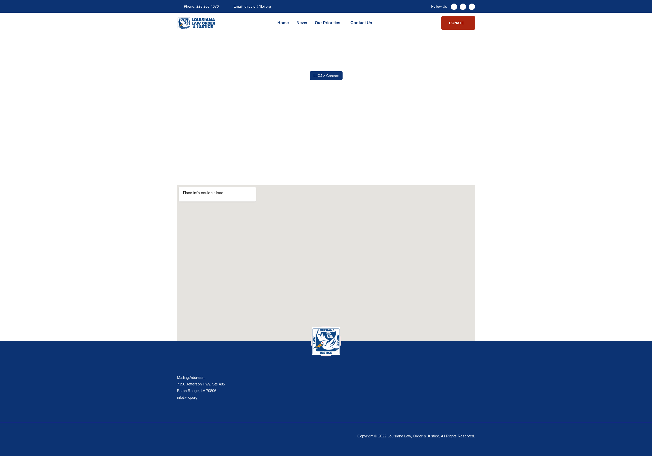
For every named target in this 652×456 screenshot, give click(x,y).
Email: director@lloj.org (252, 6)
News (301, 23)
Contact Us (361, 23)
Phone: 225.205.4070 (201, 6)
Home (283, 23)
